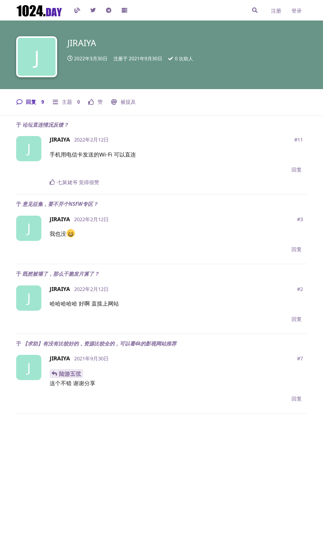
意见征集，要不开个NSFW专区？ (60, 203)
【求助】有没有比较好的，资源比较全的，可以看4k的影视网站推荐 (99, 343)
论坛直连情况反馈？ (45, 124)
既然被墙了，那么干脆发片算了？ (60, 273)
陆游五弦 (70, 373)
